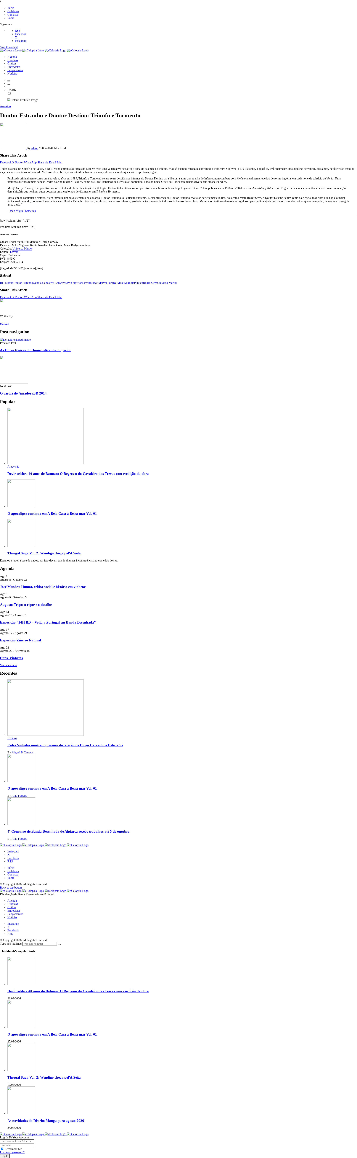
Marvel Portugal (107, 282)
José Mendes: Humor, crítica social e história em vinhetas (43, 587)
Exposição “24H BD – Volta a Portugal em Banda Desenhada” (48, 622)
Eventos (12, 738)
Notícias (12, 917)
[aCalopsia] (44, 50)
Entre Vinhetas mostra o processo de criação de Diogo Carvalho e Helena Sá (65, 745)
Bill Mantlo (6, 282)
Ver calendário (8, 665)
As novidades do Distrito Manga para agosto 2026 (45, 1121)
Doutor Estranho (23, 282)
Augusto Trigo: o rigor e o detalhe (26, 605)
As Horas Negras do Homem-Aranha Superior (35, 350)
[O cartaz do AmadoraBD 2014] (14, 382)
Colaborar (13, 11)
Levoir (14, 251)
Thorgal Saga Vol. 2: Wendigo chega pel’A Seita (44, 553)
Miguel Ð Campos (22, 752)
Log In (4, 1156)
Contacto (12, 14)
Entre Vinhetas (11, 658)
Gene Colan (40, 282)
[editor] (13, 148)
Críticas (11, 907)
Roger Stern (150, 282)
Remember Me (13, 1149)
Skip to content (9, 47)
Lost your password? (12, 1152)
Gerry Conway (56, 282)
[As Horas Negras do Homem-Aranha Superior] (15, 339)
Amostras (5, 106)
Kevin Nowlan (73, 282)
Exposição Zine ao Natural (20, 640)
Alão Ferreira (19, 795)
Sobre (10, 18)
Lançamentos (15, 914)
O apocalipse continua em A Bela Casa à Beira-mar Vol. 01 (52, 513)
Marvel (94, 282)
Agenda (12, 900)
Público (138, 282)
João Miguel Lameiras (23, 210)
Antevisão (13, 466)
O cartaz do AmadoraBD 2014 (23, 393)
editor (34, 148)
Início (10, 8)
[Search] (8, 84)
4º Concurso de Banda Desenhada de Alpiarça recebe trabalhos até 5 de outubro (68, 831)
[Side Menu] (8, 80)
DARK (11, 89)
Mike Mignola (125, 282)
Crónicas (12, 903)
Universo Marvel (22, 248)
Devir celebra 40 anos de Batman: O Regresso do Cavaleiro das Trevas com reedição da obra (78, 474)
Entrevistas (13, 910)
